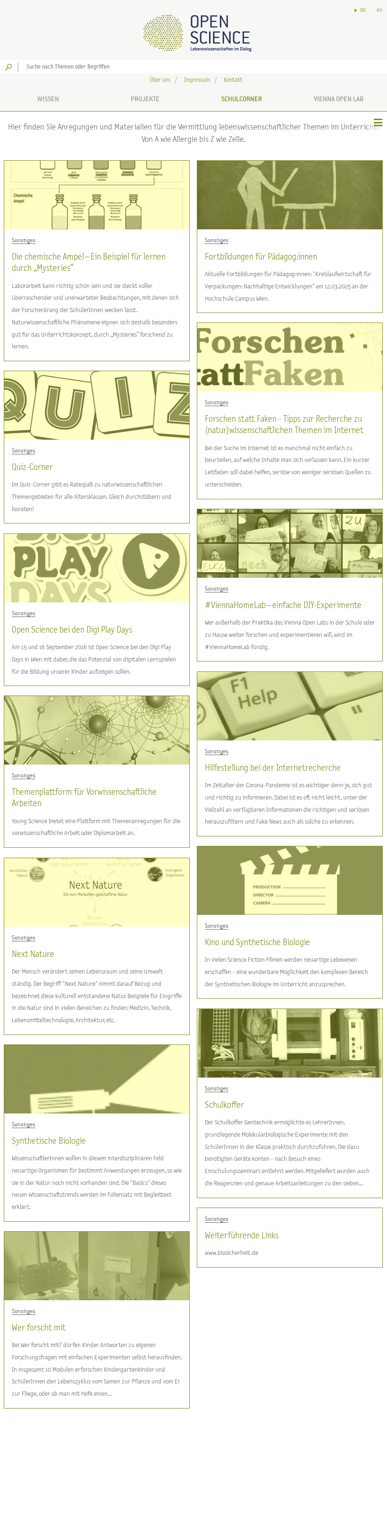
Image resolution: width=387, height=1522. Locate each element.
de (363, 10)
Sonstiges (23, 240)
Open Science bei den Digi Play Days (72, 630)
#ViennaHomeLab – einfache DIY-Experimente (283, 605)
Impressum (197, 80)
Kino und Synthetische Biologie (257, 942)
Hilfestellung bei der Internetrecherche (273, 768)
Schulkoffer (224, 1105)
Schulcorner (241, 99)
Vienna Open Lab (338, 99)
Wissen (48, 99)
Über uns (160, 80)
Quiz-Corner (32, 467)
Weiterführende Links (241, 1235)
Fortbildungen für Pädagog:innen (261, 256)
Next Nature (33, 954)
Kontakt (233, 80)
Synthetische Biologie (49, 1141)
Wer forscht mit (39, 1327)
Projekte (145, 99)
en (379, 10)
